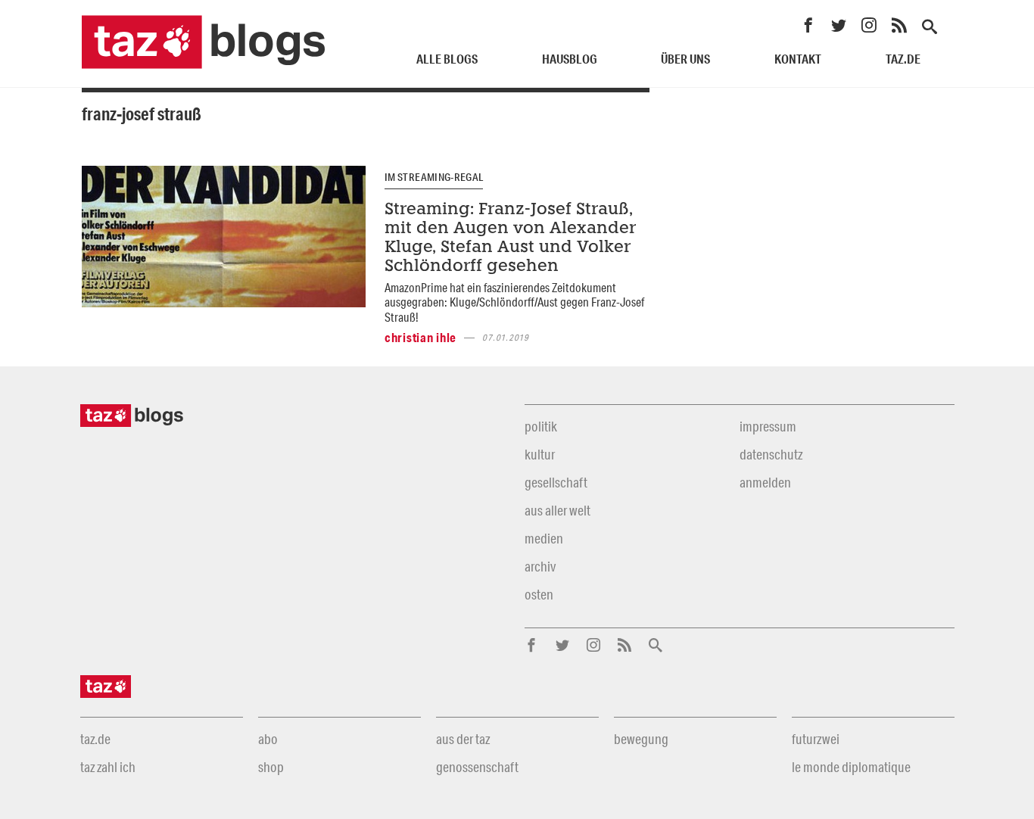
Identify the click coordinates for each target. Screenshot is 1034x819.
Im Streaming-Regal (434, 177)
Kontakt (797, 59)
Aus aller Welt (557, 510)
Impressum (768, 426)
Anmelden (765, 482)
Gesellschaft (556, 482)
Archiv (540, 566)
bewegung (641, 738)
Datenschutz (771, 454)
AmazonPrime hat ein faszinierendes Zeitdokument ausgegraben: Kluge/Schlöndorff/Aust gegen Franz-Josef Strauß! (514, 302)
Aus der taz (463, 738)
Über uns (685, 59)
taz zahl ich (107, 766)
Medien (544, 538)
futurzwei (815, 738)
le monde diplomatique (851, 766)
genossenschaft (477, 766)
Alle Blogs (447, 59)
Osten (539, 594)
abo (268, 738)
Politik (541, 426)
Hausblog (569, 59)
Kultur (540, 454)
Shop (271, 766)
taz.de (903, 59)
